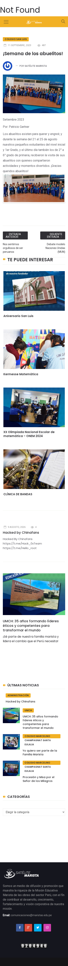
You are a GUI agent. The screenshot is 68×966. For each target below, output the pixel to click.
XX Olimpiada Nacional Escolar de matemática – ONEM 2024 (29, 434)
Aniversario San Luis (18, 316)
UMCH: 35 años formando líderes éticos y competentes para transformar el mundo (31, 625)
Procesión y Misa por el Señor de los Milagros (38, 779)
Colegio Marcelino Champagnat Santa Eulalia (38, 736)
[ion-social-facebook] (20, 927)
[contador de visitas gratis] (34, 945)
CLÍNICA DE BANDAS (17, 494)
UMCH (28, 710)
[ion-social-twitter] (38, 927)
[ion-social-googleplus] (28, 927)
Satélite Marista (36, 66)
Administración (18, 695)
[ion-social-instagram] (47, 927)
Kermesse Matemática (20, 374)
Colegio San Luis (16, 39)
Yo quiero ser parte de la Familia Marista (40, 752)
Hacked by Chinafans (21, 532)
